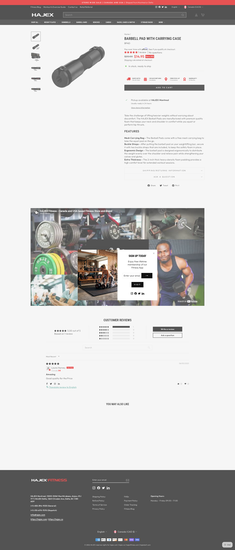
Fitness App (137, 267)
